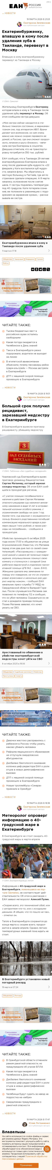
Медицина (30, 259)
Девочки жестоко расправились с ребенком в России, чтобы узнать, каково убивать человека (25, 744)
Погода (18, 995)
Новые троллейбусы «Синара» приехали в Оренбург (23, 787)
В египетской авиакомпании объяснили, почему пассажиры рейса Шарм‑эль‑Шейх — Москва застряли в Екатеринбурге (27, 367)
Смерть (19, 676)
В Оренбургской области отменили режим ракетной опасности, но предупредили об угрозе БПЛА (26, 1063)
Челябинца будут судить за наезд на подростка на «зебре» (27, 1095)
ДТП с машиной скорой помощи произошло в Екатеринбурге (24, 378)
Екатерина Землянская (36, 23)
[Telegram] (40, 269)
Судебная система (23, 672)
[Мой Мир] (44, 269)
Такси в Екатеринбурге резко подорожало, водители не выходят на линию (26, 353)
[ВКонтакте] (32, 269)
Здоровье (19, 259)
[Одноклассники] (36, 269)
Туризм (40, 259)
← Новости (8, 13)
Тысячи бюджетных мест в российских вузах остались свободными (22, 334)
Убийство (37, 672)
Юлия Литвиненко (39, 1123)
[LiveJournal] (48, 269)
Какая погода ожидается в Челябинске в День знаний (21, 344)
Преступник (8, 676)
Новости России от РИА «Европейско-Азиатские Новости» (18, 6)
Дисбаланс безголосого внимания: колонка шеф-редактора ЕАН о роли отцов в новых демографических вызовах (27, 768)
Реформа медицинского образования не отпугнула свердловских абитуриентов (27, 755)
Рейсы (5, 263)
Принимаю (26, 1165)
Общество (7, 259)
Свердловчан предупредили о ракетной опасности (23, 1103)
